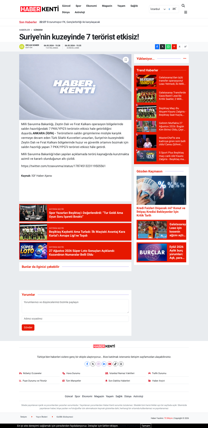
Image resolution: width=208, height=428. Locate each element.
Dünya (66, 12)
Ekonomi (91, 5)
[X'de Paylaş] (162, 46)
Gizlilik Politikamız (129, 425)
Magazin (107, 5)
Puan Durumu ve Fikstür (35, 380)
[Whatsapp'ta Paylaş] (168, 46)
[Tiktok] (115, 363)
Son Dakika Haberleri (119, 380)
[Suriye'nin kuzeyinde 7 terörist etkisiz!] (75, 87)
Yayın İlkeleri (41, 417)
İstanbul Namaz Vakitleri (121, 373)
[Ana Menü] (184, 12)
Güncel (66, 5)
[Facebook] (87, 363)
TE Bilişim (168, 418)
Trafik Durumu (159, 373)
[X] (92, 363)
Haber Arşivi (158, 380)
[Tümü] (184, 58)
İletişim (23, 417)
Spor (78, 5)
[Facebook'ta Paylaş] (157, 46)
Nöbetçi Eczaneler (32, 373)
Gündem (38, 30)
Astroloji (80, 12)
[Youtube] (109, 363)
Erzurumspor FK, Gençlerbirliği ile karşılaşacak (69, 21)
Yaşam (121, 5)
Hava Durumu (73, 373)
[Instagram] (98, 363)
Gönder (28, 327)
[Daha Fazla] (174, 46)
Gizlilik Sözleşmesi (64, 417)
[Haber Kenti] (39, 9)
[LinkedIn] (104, 363)
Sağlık (134, 5)
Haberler (24, 30)
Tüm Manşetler (73, 380)
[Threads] (120, 363)
